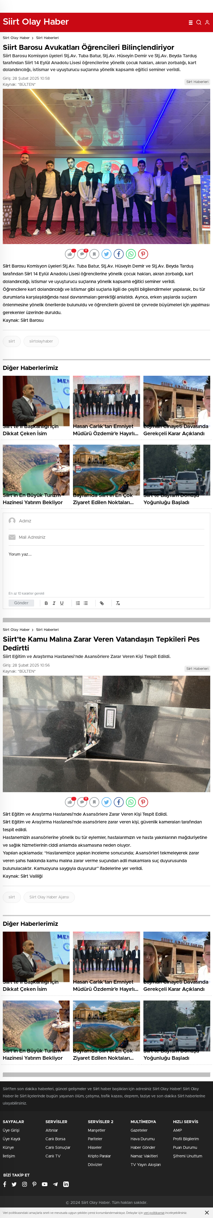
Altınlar (51, 1131)
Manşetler (96, 1131)
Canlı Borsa (55, 1139)
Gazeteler (139, 1131)
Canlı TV (52, 1156)
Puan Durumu (185, 1148)
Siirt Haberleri (47, 38)
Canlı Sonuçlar (57, 1148)
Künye (8, 1148)
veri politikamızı (154, 1212)
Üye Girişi (11, 1131)
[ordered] (78, 603)
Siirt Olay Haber (16, 38)
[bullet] (86, 603)
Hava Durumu (143, 1139)
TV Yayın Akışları (146, 1165)
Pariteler (95, 1139)
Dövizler (95, 1165)
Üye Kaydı (11, 1139)
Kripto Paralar (99, 1156)
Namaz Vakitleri (144, 1156)
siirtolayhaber (41, 341)
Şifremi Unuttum (187, 1156)
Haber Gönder (143, 1148)
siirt (12, 341)
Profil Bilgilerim (186, 1139)
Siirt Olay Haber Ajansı (49, 897)
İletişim (9, 1156)
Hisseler (95, 1148)
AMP (177, 1131)
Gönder (21, 603)
